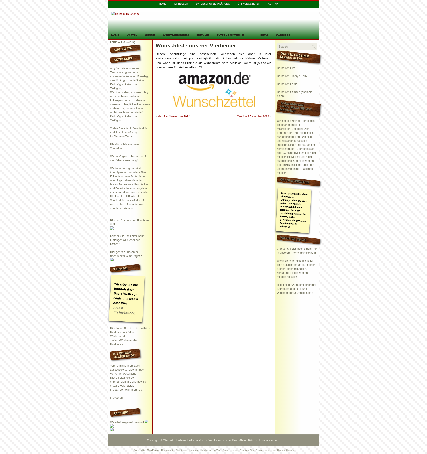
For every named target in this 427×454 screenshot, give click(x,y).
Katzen (132, 35)
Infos (264, 35)
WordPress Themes (187, 450)
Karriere (283, 35)
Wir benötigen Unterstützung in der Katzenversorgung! (128, 158)
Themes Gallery (285, 450)
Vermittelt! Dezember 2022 (253, 116)
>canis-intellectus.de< (124, 310)
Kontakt (274, 3)
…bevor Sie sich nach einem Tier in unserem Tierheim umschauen (297, 250)
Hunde (150, 35)
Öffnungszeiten (249, 3)
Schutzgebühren (175, 35)
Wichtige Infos (293, 238)
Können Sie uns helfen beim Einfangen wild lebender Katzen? (127, 240)
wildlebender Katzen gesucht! (295, 292)
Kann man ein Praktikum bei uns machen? (296, 107)
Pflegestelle (302, 260)
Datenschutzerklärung (213, 3)
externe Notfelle (230, 35)
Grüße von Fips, (286, 68)
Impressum (181, 3)
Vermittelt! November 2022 (174, 116)
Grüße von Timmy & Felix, (292, 76)
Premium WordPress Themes (255, 450)
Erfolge (202, 35)
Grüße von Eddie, (287, 84)
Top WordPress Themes (224, 450)
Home (162, 3)
